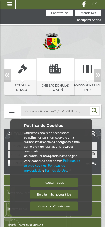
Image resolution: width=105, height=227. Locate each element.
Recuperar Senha (89, 20)
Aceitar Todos (54, 182)
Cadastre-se (59, 12)
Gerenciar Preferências (54, 206)
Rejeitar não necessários (54, 194)
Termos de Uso (56, 170)
